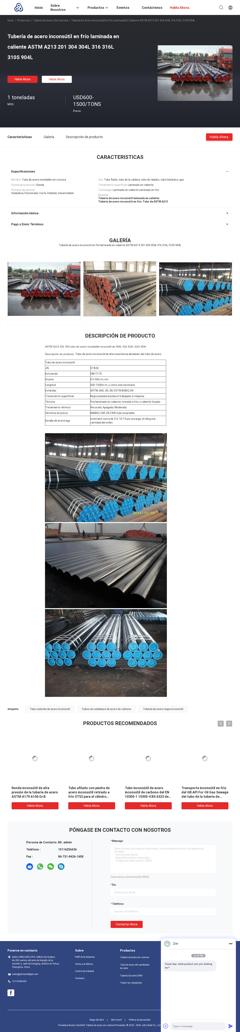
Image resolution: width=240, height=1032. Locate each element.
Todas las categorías (131, 982)
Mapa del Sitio (97, 1020)
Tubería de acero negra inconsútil (163, 709)
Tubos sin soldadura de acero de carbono (106, 709)
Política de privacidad (139, 1020)
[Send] (231, 1026)
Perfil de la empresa (85, 957)
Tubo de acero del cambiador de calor (134, 966)
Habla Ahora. (22, 79)
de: (114, 884)
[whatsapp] (40, 866)
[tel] (71, 866)
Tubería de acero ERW (131, 975)
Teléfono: (118, 903)
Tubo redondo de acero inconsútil (50, 709)
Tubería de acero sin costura (50, 20)
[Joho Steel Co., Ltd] (18, 7)
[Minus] (230, 943)
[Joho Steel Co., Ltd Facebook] (11, 993)
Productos (23, 20)
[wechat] (50, 866)
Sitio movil (116, 1020)
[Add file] (165, 1026)
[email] (29, 866)
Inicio (11, 20)
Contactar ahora (126, 924)
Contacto (79, 978)
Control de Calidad (84, 971)
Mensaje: (117, 840)
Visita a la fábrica (84, 964)
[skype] (61, 866)
